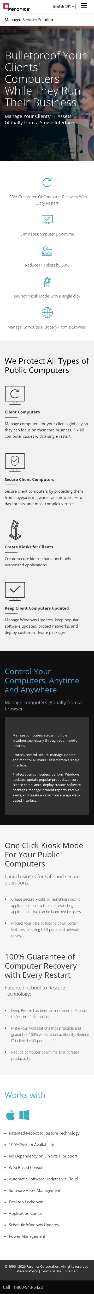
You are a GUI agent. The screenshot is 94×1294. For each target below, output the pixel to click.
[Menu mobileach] (82, 6)
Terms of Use (51, 1271)
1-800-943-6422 (28, 1287)
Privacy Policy (27, 1271)
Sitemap (71, 1271)
